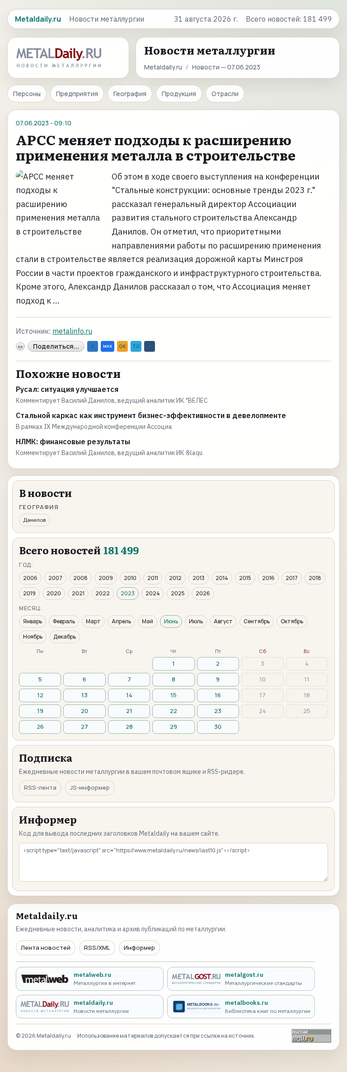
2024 (152, 593)
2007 (55, 578)
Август (223, 621)
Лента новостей (45, 947)
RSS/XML (97, 947)
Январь (32, 621)
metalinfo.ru (72, 331)
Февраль (64, 621)
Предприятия (77, 93)
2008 (80, 578)
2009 (105, 578)
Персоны (27, 93)
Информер (139, 947)
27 (84, 726)
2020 (54, 593)
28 (129, 726)
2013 (198, 578)
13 (84, 695)
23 (217, 711)
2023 (128, 593)
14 (129, 695)
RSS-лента (40, 787)
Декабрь (64, 636)
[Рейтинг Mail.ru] (311, 1036)
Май (147, 621)
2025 (178, 593)
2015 (245, 578)
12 (40, 695)
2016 (268, 578)
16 (218, 695)
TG (136, 346)
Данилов (34, 519)
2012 (175, 578)
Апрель (121, 621)
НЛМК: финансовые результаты (73, 441)
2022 (102, 593)
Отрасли (225, 93)
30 (217, 726)
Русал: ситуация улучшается (67, 389)
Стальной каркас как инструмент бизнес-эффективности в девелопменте (151, 415)
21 (129, 711)
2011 (152, 578)
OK (122, 346)
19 (40, 711)
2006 (30, 578)
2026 (203, 593)
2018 (315, 578)
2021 (78, 593)
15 (173, 695)
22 (173, 711)
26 (40, 726)
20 (84, 711)
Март (93, 621)
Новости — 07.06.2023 (226, 67)
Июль (196, 621)
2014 (222, 578)
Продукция (179, 93)
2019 (29, 593)
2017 (292, 578)
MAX (107, 346)
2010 (130, 578)
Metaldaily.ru (163, 67)
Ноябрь (32, 636)
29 (173, 726)
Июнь (171, 621)
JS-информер (90, 787)
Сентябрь (257, 621)
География (129, 93)
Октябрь (292, 621)
